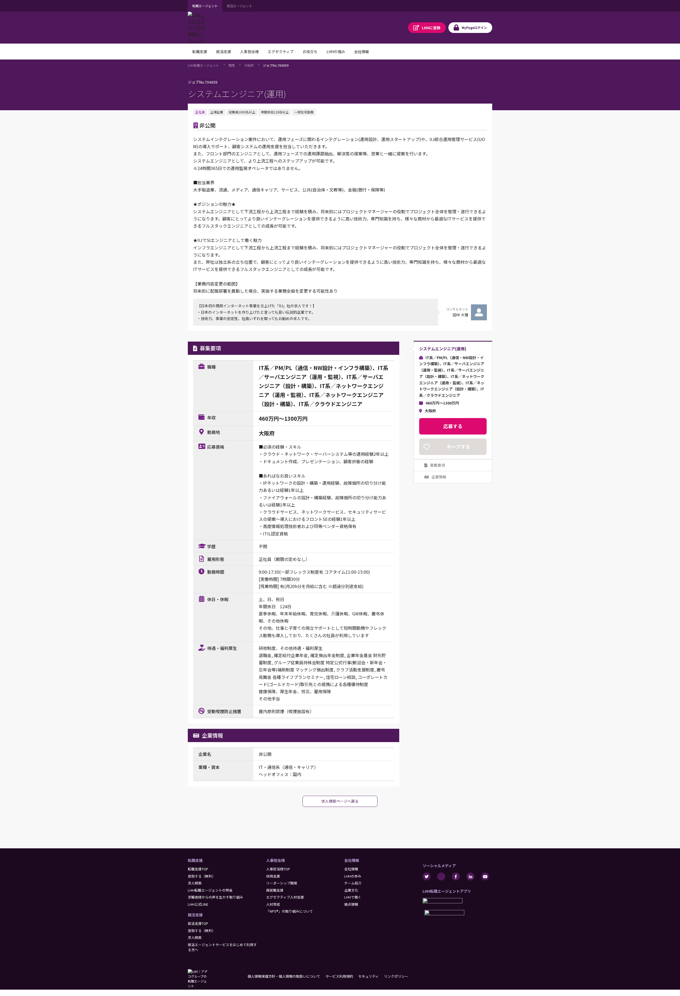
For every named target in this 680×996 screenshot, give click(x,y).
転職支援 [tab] (199, 51)
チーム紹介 (353, 883)
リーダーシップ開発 (281, 883)
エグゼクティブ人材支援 (285, 897)
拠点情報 (351, 904)
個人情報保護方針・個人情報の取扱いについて (284, 976)
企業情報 (438, 477)
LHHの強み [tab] (335, 51)
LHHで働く (352, 897)
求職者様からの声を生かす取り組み (215, 897)
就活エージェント (239, 5)
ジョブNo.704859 (276, 65)
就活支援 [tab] (223, 51)
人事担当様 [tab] (249, 51)
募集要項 (437, 465)
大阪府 (249, 65)
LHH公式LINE (198, 904)
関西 (231, 65)
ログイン (474, 27)
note (441, 876)
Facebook (456, 876)
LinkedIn (470, 876)
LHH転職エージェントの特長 (210, 890)
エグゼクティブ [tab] (281, 51)
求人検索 (195, 883)
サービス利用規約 (339, 976)
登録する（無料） (201, 876)
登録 (431, 27)
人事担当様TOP (278, 868)
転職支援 (195, 860)
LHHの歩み (352, 876)
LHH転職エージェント (203, 65)
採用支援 (273, 876)
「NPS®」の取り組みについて (289, 911)
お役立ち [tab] (310, 51)
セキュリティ (368, 976)
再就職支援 (274, 890)
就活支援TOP (198, 923)
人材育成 (273, 904)
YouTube (485, 876)
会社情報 (351, 860)
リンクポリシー (396, 976)
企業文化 (351, 890)
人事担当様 (275, 860)
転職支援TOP (198, 868)
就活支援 (195, 914)
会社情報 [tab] (361, 51)
